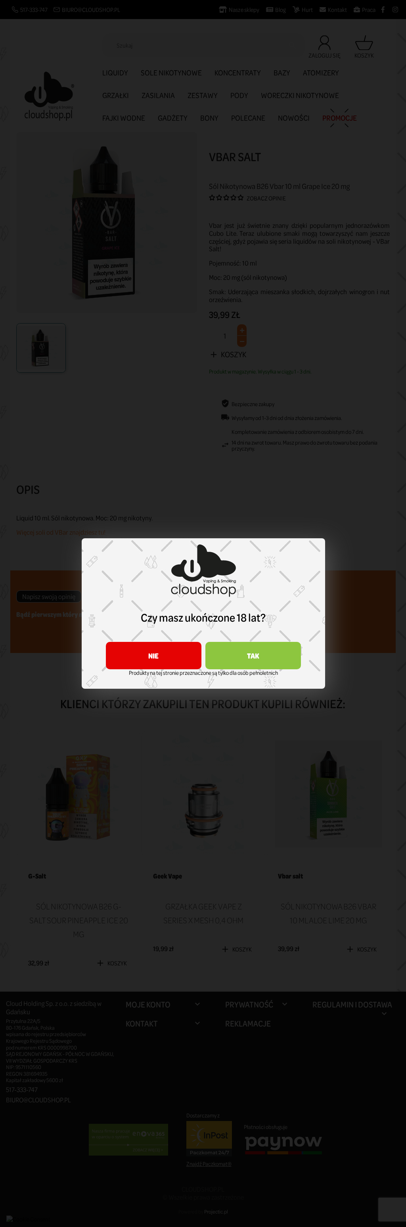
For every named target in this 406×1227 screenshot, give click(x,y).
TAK (253, 655)
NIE (153, 655)
